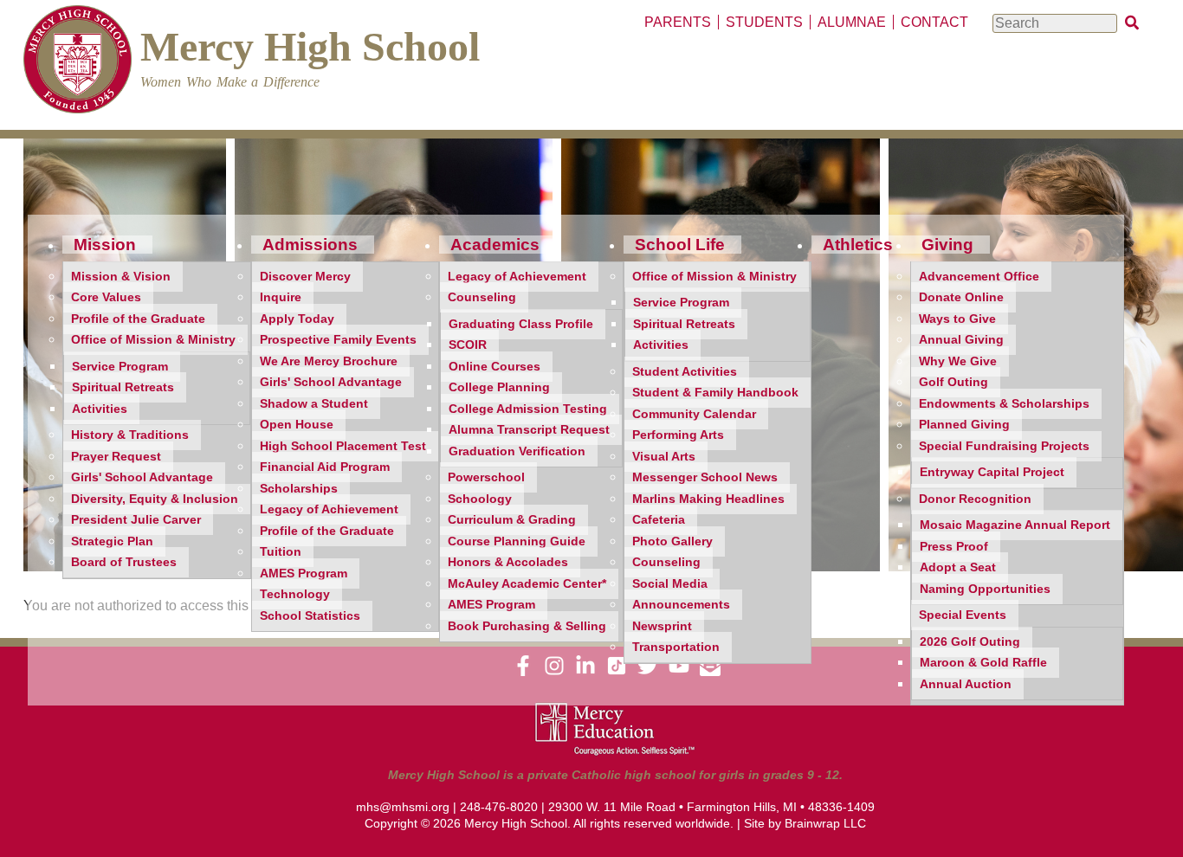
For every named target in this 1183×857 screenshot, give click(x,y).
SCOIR (468, 344)
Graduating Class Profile (521, 324)
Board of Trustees (124, 562)
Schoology (480, 499)
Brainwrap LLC (825, 823)
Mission (105, 244)
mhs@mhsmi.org (402, 807)
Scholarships (299, 488)
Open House (296, 424)
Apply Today (297, 319)
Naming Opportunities (985, 589)
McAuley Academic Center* (527, 583)
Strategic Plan (112, 541)
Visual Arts (663, 456)
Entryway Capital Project (992, 472)
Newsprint (662, 626)
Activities (99, 409)
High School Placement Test (343, 446)
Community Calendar (694, 414)
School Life (680, 244)
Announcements (681, 604)
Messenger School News (705, 477)
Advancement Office (979, 276)
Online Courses (494, 366)
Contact (934, 22)
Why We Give (958, 361)
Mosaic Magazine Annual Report (1015, 525)
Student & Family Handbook (715, 392)
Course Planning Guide (516, 541)
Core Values (106, 297)
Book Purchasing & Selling (527, 626)
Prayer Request (116, 456)
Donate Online (961, 297)
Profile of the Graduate (138, 319)
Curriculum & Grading (512, 519)
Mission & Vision (121, 276)
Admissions (310, 244)
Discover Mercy (305, 276)
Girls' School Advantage (142, 477)
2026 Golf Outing (970, 641)
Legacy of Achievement (329, 509)
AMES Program (303, 573)
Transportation (676, 647)
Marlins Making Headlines (708, 499)
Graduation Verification (517, 451)
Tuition (280, 551)
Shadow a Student (314, 403)
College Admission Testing (528, 409)
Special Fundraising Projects (1004, 446)
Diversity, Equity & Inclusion (154, 499)
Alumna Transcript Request (529, 429)
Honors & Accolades (508, 562)
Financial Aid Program (325, 467)
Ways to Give (957, 319)
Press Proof (954, 546)
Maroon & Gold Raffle (983, 662)
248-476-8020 (499, 807)
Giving (947, 244)
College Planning (499, 387)
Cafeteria (658, 519)
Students (764, 22)
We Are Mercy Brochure (329, 361)
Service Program (120, 366)
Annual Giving (961, 339)
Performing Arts (678, 434)
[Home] (77, 62)
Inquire (280, 297)
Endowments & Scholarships (1004, 403)
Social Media (670, 583)
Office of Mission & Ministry (153, 339)
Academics (495, 244)
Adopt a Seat (958, 567)
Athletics (858, 244)
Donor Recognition (975, 499)
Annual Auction (966, 684)
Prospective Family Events (338, 339)
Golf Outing (953, 382)
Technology (295, 594)
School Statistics (310, 615)
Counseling (482, 297)
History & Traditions (130, 434)
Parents (677, 22)
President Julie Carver (136, 519)
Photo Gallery (672, 541)
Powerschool (486, 477)
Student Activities (684, 371)
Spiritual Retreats (123, 387)
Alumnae (852, 22)
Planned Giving (964, 424)
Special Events (962, 615)
